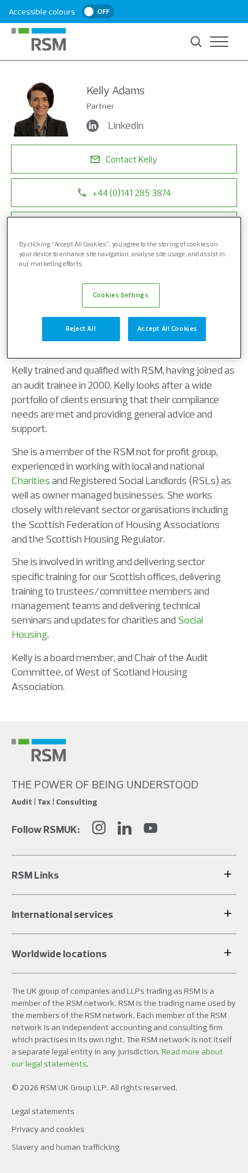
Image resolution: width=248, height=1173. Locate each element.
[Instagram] (99, 829)
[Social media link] (39, 750)
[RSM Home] (39, 39)
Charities (31, 480)
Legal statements (43, 1111)
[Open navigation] (219, 42)
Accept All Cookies (167, 328)
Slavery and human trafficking (65, 1147)
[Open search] (196, 42)
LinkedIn (126, 125)
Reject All (81, 328)
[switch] (98, 12)
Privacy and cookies (48, 1129)
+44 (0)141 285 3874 (131, 192)
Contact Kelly (131, 159)
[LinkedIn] (124, 829)
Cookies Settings (120, 295)
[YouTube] (150, 829)
